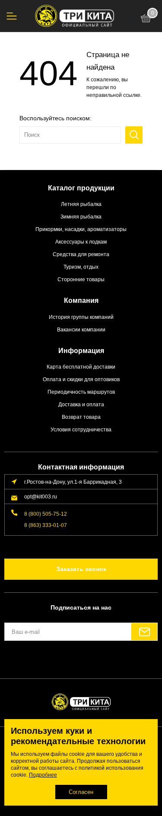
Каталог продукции (81, 188)
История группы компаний (81, 317)
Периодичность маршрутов (81, 392)
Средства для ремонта (81, 254)
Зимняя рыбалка (81, 216)
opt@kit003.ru (40, 496)
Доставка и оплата (81, 404)
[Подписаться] (144, 631)
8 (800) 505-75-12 (45, 514)
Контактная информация (81, 467)
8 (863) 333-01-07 (45, 525)
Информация (81, 350)
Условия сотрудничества (81, 429)
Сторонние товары (81, 279)
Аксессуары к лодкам (81, 241)
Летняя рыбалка (81, 204)
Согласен (81, 792)
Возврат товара (81, 417)
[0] (146, 19)
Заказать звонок (81, 568)
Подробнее (43, 775)
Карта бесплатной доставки (81, 366)
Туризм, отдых (81, 267)
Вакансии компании (81, 329)
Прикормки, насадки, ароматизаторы (81, 229)
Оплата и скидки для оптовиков (81, 379)
